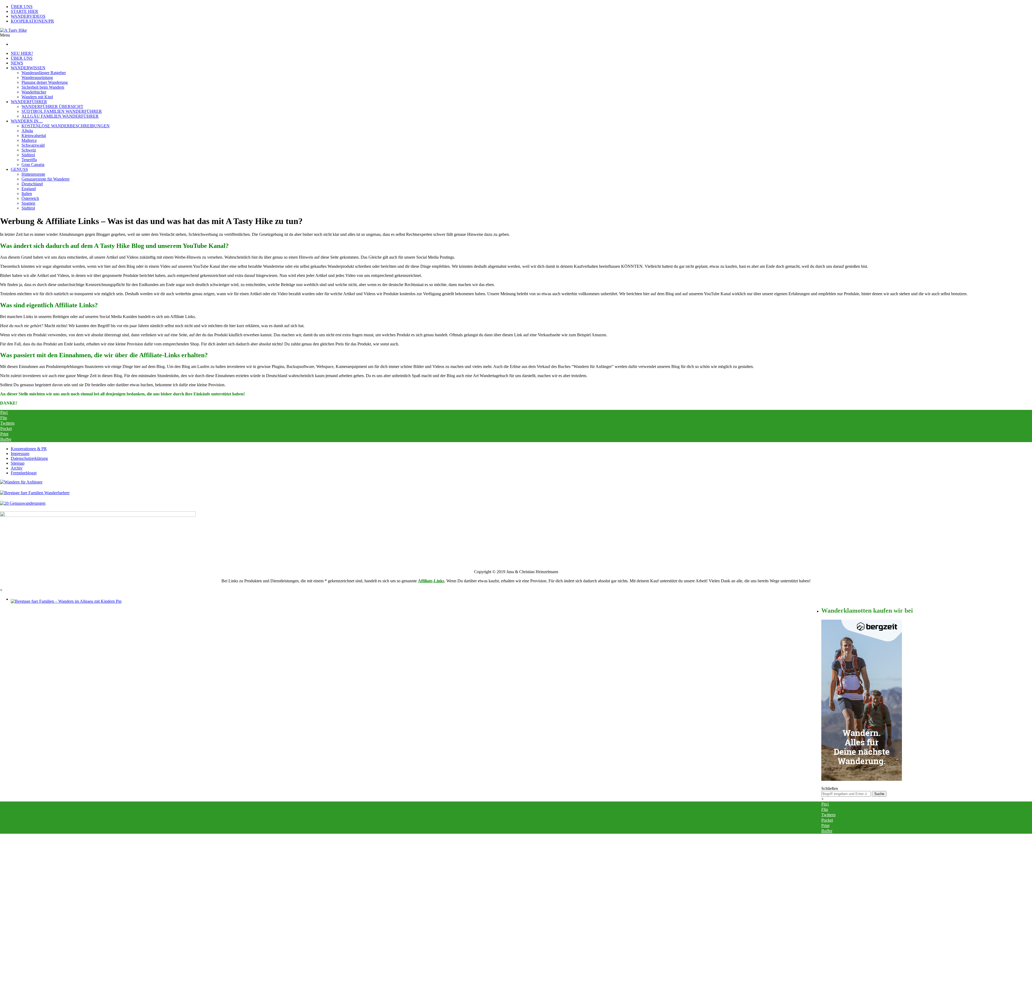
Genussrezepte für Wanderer (46, 179)
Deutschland (32, 184)
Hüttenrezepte (33, 174)
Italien (27, 193)
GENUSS (19, 169)
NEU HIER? (22, 53)
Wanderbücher (34, 92)
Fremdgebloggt (24, 473)
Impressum (20, 453)
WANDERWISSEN (28, 68)
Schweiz (29, 150)
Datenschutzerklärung (29, 458)
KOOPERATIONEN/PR (32, 21)
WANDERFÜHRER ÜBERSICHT (52, 106)
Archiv (17, 468)
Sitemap (17, 463)
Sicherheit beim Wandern (43, 87)
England (29, 188)
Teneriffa (29, 159)
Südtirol (28, 155)
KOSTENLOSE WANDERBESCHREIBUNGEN (66, 126)
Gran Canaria (33, 164)
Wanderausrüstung (37, 77)
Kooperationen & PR (29, 448)
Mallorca (29, 140)
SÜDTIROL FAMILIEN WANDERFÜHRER (62, 111)
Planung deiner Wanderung (45, 82)
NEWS (17, 63)
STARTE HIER (24, 11)
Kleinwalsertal (34, 135)
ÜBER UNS (22, 6)
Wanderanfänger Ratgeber (44, 72)
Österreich (30, 198)
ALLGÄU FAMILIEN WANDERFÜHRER (60, 116)
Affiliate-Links (431, 581)
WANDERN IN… (27, 121)
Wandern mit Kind (37, 97)
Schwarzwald (33, 145)
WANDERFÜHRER (29, 101)
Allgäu (27, 130)
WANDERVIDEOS (28, 16)
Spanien (28, 203)
